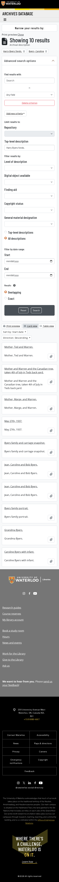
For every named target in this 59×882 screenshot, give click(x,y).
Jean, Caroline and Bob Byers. (21, 464)
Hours (6, 636)
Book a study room (13, 630)
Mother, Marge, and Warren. (20, 399)
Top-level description (16, 141)
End (6, 269)
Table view (48, 326)
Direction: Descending (15, 337)
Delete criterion (29, 102)
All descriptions (17, 238)
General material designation (20, 217)
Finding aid (10, 189)
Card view (32, 326)
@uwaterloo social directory (29, 787)
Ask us (6, 665)
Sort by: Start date (13, 331)
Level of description (15, 161)
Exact (11, 298)
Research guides (11, 607)
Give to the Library (12, 659)
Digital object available (17, 175)
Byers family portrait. (16, 508)
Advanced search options (20, 60)
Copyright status (13, 203)
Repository (10, 127)
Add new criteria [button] (14, 113)
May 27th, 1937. (13, 421)
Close (21, 34)
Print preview (13, 326)
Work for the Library (13, 653)
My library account (13, 619)
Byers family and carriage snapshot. (24, 443)
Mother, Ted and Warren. (18, 347)
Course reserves (11, 613)
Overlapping (14, 292)
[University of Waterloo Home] (11, 4)
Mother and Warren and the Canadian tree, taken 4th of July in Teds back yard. (29, 370)
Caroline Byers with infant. (19, 552)
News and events (12, 642)
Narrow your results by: (29, 28)
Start (7, 255)
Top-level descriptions (20, 232)
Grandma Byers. (13, 530)
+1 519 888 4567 (31, 719)
